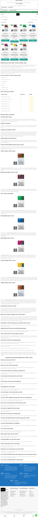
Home (1, 19)
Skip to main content (12, 10)
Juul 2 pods (5, 37)
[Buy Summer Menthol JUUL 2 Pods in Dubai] (14, 47)
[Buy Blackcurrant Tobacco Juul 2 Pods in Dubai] (14, 28)
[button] (5, 33)
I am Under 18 (10, 7)
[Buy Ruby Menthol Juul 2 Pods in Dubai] (5, 47)
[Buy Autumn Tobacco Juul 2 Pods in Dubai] (5, 28)
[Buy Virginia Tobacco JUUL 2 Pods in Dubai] (24, 47)
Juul (33, 317)
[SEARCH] (36, 17)
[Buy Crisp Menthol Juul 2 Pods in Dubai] (24, 28)
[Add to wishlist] (8, 25)
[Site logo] (19, 14)
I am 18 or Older (3, 7)
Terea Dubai (21, 342)
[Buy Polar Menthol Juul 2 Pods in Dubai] (33, 28)
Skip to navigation (4, 10)
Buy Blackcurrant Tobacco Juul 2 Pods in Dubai (14, 36)
